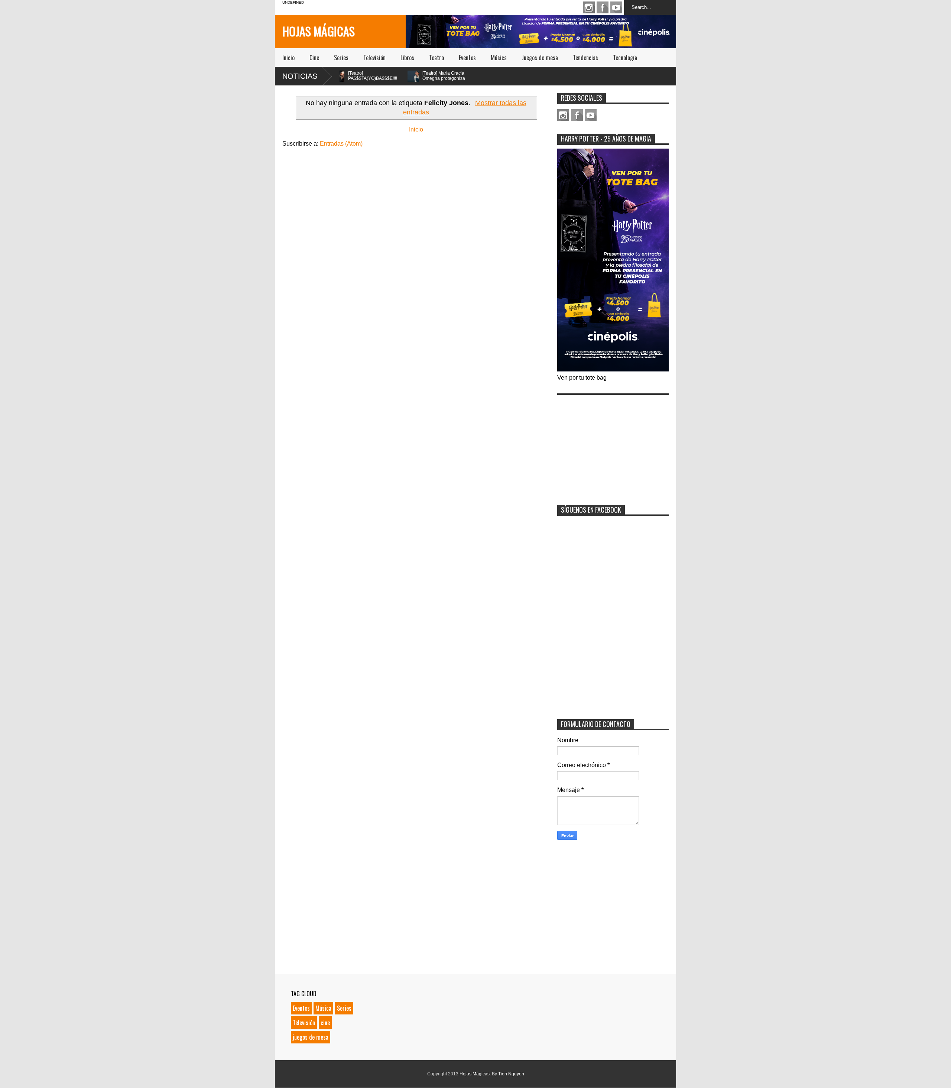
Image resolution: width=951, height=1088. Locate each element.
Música (499, 57)
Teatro (436, 57)
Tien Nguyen (511, 1073)
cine (325, 1022)
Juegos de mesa (540, 57)
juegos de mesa (310, 1037)
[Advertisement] (613, 445)
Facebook (602, 7)
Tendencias (585, 57)
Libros (407, 57)
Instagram (589, 7)
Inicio (288, 57)
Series (341, 57)
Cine (314, 57)
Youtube (616, 7)
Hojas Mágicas (318, 31)
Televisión (374, 57)
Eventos (467, 57)
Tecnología (625, 57)
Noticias (299, 76)
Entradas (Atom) (341, 143)
